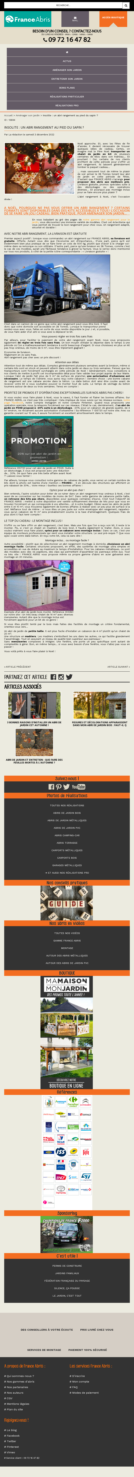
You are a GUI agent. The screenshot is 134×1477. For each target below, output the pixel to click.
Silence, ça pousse (67, 1288)
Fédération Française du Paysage (67, 1280)
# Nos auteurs (13, 1392)
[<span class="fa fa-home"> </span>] (67, 52)
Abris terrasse (67, 842)
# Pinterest (11, 1446)
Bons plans (67, 87)
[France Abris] (27, 19)
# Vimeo (9, 1452)
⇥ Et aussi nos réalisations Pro (67, 872)
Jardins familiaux (67, 1273)
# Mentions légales (16, 1403)
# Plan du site (13, 1409)
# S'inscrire (77, 1376)
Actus (67, 61)
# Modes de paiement (84, 1392)
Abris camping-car (67, 835)
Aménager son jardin (67, 70)
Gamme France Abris (67, 940)
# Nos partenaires (16, 1387)
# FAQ (74, 1387)
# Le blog (10, 1430)
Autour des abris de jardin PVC (67, 963)
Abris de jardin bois (67, 812)
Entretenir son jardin (67, 78)
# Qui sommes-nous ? (19, 1376)
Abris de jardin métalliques (67, 820)
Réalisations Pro (67, 105)
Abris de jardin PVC (67, 827)
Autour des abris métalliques (67, 955)
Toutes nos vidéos (67, 933)
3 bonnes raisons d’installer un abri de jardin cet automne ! (34, 724)
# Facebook (12, 1435)
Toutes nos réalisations (67, 805)
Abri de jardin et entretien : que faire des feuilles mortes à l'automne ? (34, 761)
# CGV (8, 1398)
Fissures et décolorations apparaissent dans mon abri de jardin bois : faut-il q (100, 724)
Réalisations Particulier (67, 96)
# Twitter (10, 1441)
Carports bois (67, 857)
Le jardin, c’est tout (67, 1295)
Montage (67, 948)
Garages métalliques (67, 865)
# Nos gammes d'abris (19, 1381)
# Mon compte (79, 1381)
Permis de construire (67, 1265)
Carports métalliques (67, 850)
